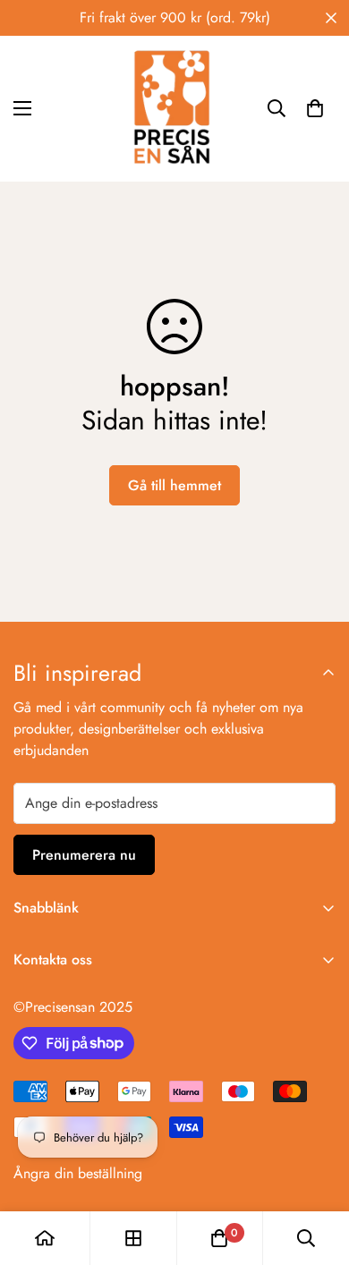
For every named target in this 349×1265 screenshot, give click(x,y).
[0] (315, 108)
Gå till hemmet (174, 485)
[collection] (133, 1238)
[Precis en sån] (174, 109)
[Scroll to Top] (317, 1170)
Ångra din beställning (77, 1173)
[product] (44, 1238)
